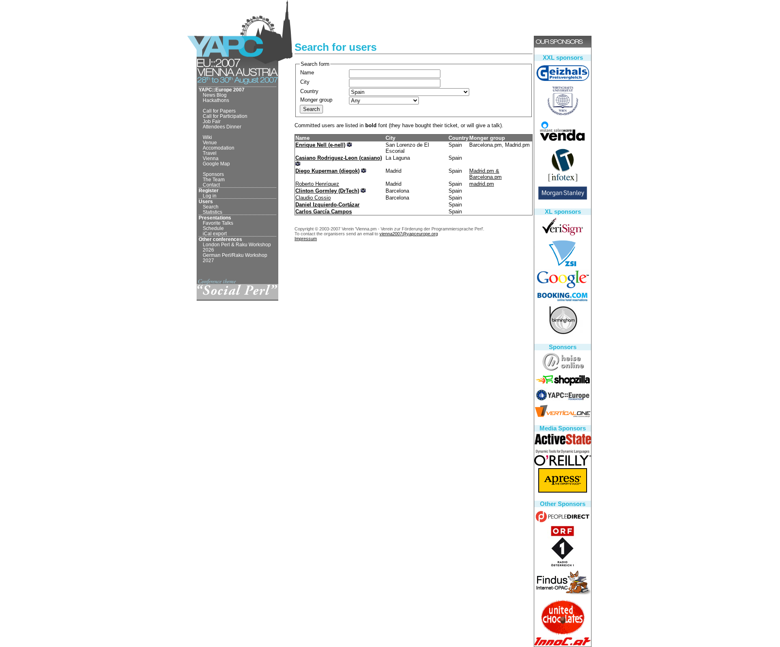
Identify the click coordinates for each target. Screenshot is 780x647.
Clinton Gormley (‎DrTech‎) (327, 191)
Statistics (212, 212)
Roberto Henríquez (317, 184)
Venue (210, 142)
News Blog (215, 95)
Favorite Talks (218, 223)
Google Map (216, 163)
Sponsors (213, 174)
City (305, 82)
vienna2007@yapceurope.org (408, 233)
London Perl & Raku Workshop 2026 (237, 247)
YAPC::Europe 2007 (222, 89)
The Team (214, 179)
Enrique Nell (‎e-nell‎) (320, 145)
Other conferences (220, 239)
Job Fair (212, 121)
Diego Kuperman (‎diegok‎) (327, 171)
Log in (210, 195)
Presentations (215, 217)
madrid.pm (481, 184)
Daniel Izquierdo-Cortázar (327, 205)
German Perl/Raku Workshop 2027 (235, 257)
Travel (210, 153)
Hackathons (216, 100)
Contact (211, 184)
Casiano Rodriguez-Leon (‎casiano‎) (338, 158)
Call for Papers (219, 110)
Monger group (316, 100)
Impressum (306, 238)
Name (307, 72)
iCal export (215, 233)
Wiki (207, 137)
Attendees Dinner (222, 126)
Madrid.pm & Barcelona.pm (485, 174)
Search (211, 206)
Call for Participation (225, 116)
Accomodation (218, 147)
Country (309, 91)
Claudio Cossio (313, 198)
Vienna (211, 158)
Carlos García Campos (323, 211)
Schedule (213, 228)
